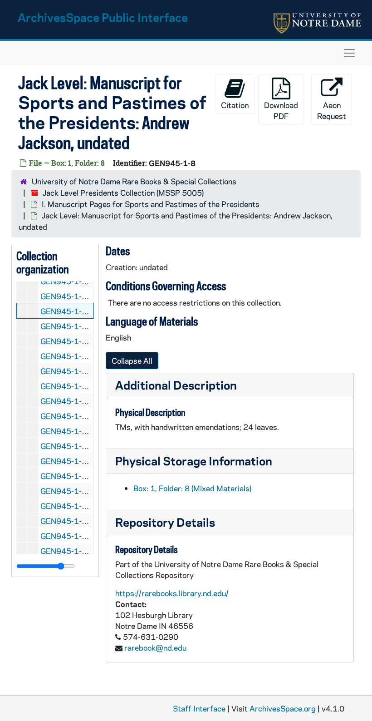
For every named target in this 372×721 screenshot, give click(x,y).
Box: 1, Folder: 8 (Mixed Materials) (192, 488)
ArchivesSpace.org (283, 708)
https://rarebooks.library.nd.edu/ (172, 593)
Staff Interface (199, 708)
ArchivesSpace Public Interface (103, 17)
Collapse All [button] (132, 360)
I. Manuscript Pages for (150, 204)
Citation (235, 105)
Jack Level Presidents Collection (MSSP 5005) (123, 193)
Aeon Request (331, 110)
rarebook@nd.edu (155, 647)
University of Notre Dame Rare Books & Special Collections (134, 181)
